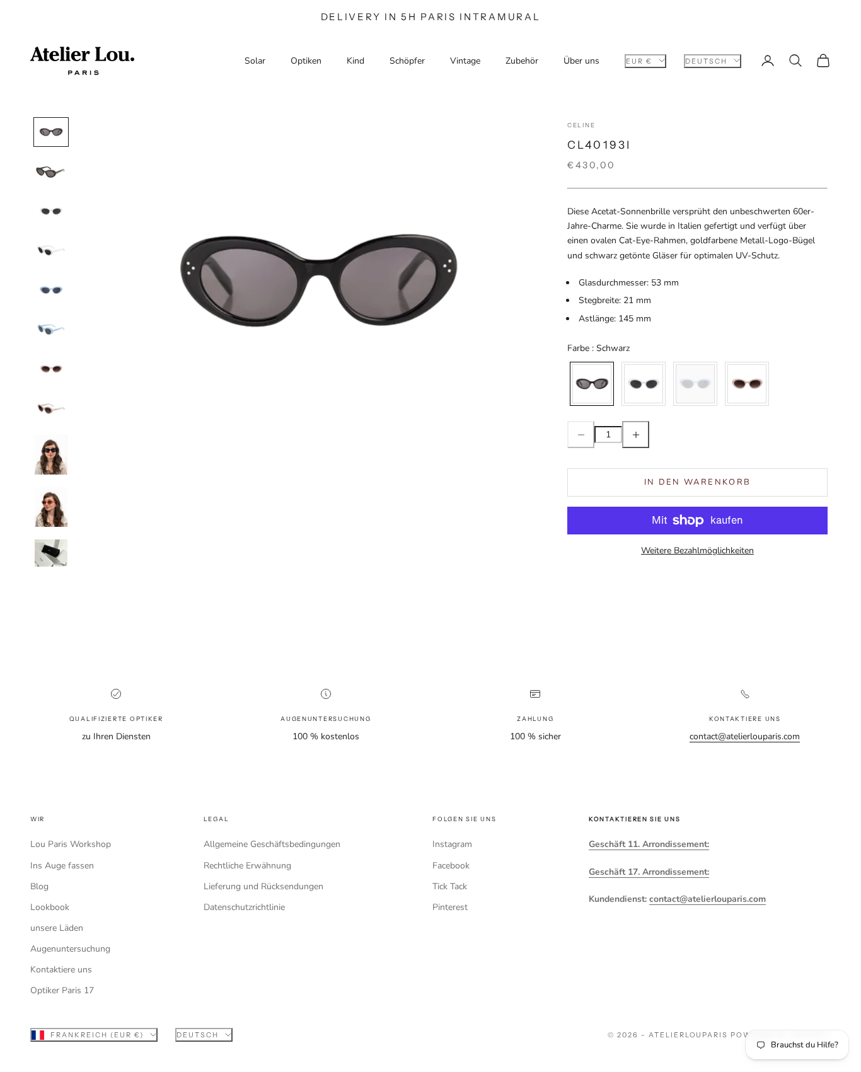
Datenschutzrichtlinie (244, 907)
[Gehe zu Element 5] (51, 290)
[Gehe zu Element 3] (51, 211)
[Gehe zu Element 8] (51, 409)
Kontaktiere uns (61, 970)
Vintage (465, 61)
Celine (581, 125)
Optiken (306, 61)
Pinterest (450, 907)
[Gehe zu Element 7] (51, 369)
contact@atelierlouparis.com (745, 736)
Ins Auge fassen (62, 866)
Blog (39, 886)
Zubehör (522, 61)
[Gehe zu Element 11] (51, 553)
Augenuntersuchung (70, 949)
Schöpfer (407, 61)
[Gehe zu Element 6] (51, 330)
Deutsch (706, 60)
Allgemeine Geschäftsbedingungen (272, 844)
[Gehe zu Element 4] (51, 250)
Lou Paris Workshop (70, 844)
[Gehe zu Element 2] (51, 172)
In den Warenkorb (697, 482)
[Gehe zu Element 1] (51, 132)
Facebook (451, 866)
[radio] (590, 384)
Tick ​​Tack (449, 886)
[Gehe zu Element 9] (51, 455)
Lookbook (49, 907)
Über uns (581, 61)
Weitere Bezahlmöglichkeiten (697, 550)
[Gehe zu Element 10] (51, 507)
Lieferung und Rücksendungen (263, 886)
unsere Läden (56, 928)
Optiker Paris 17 (62, 990)
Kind (355, 61)
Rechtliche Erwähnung (247, 866)
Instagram (452, 844)
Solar (255, 61)
